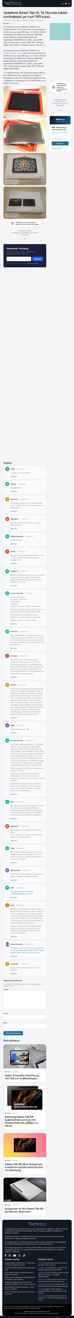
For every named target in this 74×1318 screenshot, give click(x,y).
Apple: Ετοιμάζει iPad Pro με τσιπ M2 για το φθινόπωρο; (22, 1077)
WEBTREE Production (44, 1311)
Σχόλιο (6, 989)
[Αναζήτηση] (63, 3)
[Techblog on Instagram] (10, 1255)
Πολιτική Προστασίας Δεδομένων (21, 1306)
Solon (12, 802)
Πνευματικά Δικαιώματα (11, 1308)
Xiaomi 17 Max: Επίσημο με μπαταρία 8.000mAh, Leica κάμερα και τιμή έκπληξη (52, 1291)
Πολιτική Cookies (36, 1306)
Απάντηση (14, 476)
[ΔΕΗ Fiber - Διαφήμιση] (60, 31)
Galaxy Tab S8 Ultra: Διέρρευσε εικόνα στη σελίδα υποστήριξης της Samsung (24, 1167)
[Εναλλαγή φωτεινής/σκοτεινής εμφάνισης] (66, 3)
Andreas (13, 484)
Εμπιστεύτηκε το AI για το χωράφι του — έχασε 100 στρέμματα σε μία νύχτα (52, 1298)
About (35, 1311)
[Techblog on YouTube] (14, 1255)
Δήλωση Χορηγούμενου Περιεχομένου (52, 1306)
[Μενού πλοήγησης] (69, 3)
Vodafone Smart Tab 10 (13, 53)
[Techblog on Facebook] (5, 1255)
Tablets (7, 23)
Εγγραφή (37, 259)
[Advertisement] (24, 365)
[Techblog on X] (19, 1255)
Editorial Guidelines (35, 1308)
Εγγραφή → (60, 143)
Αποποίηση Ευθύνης (23, 1308)
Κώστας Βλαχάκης (38, 20)
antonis (13, 551)
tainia (12, 905)
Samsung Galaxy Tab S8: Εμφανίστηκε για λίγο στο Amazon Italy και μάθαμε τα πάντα (21, 1121)
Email (5, 1023)
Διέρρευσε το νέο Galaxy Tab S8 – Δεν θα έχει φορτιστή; (25, 1210)
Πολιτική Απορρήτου (33, 263)
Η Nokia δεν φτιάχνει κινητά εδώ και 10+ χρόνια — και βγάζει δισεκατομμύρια (53, 1274)
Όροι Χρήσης (7, 1306)
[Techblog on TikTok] (24, 1255)
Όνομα (5, 1013)
